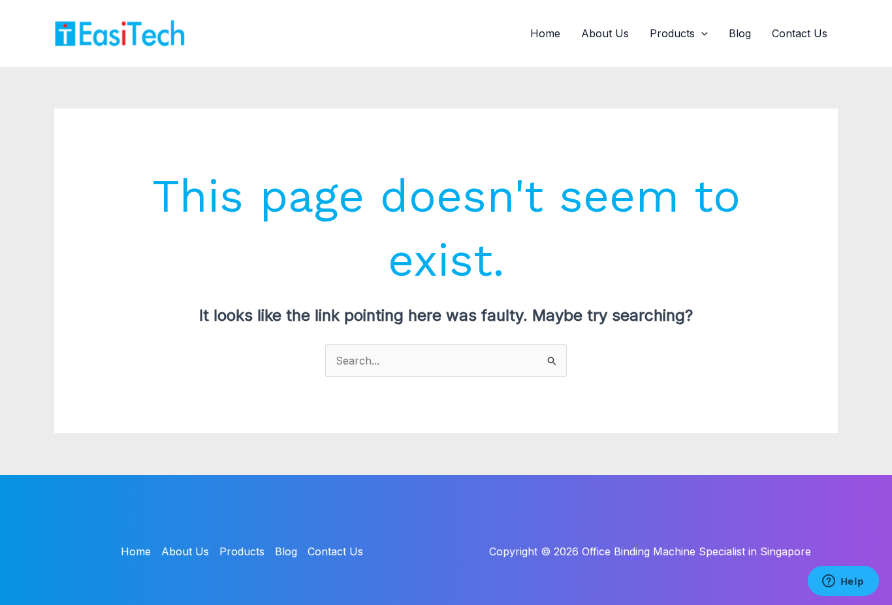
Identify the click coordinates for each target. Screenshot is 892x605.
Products (672, 33)
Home (545, 33)
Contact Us (799, 33)
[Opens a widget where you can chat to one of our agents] (843, 582)
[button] (701, 33)
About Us (605, 33)
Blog (740, 33)
